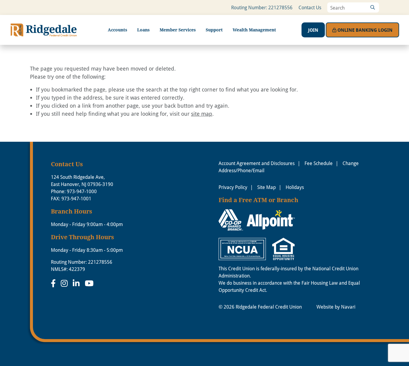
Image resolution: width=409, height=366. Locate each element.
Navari (348, 307)
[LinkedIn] (77, 283)
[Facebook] (54, 283)
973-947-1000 (82, 191)
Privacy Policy (233, 187)
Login (365, 30)
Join (313, 30)
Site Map (266, 187)
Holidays (295, 187)
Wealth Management (254, 30)
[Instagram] (65, 283)
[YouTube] (89, 283)
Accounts (117, 30)
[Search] (372, 7)
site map (201, 113)
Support (214, 30)
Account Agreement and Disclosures (257, 163)
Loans (143, 30)
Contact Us (310, 7)
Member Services (178, 30)
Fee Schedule (319, 163)
